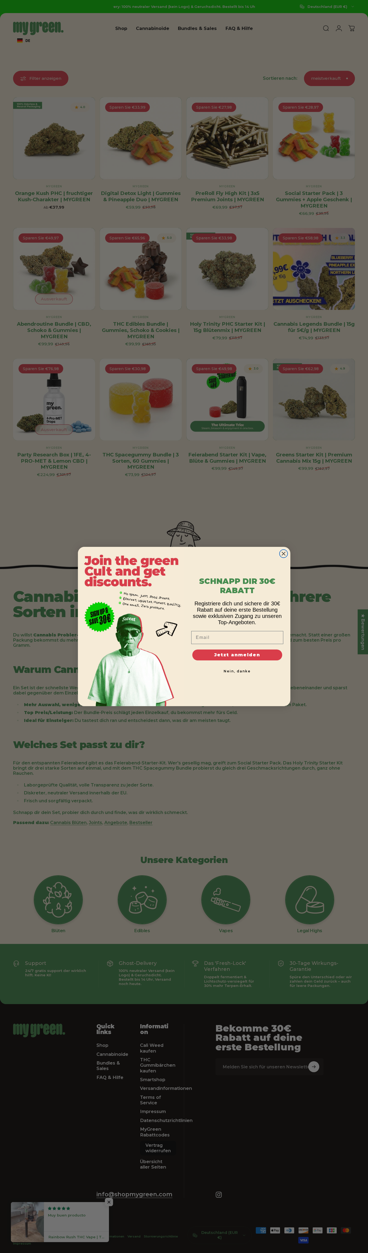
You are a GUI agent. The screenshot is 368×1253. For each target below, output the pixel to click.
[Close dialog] (283, 554)
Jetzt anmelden (237, 654)
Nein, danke (237, 671)
